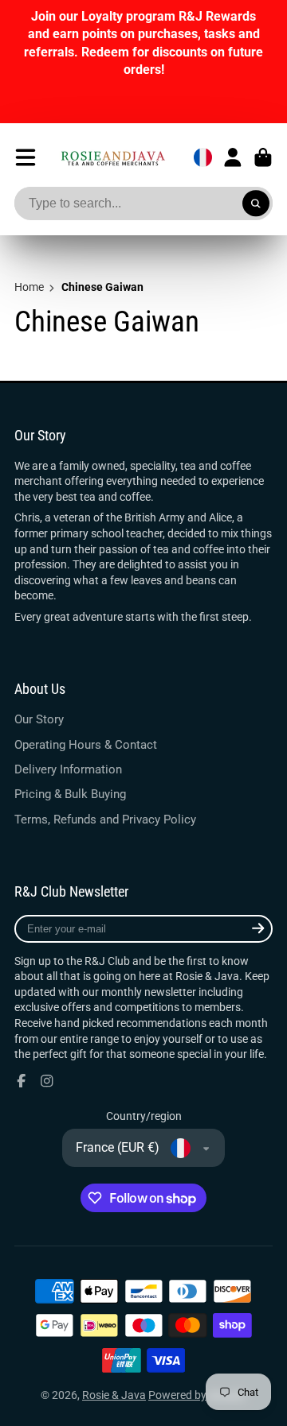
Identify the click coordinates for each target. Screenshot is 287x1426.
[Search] (255, 203)
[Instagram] (47, 1081)
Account (232, 157)
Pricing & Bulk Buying (70, 794)
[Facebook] (21, 1081)
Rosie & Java (114, 1395)
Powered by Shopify (197, 1395)
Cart (263, 157)
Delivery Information (68, 769)
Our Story (39, 719)
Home (29, 287)
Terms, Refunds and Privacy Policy (105, 819)
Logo (113, 158)
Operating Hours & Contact (85, 745)
